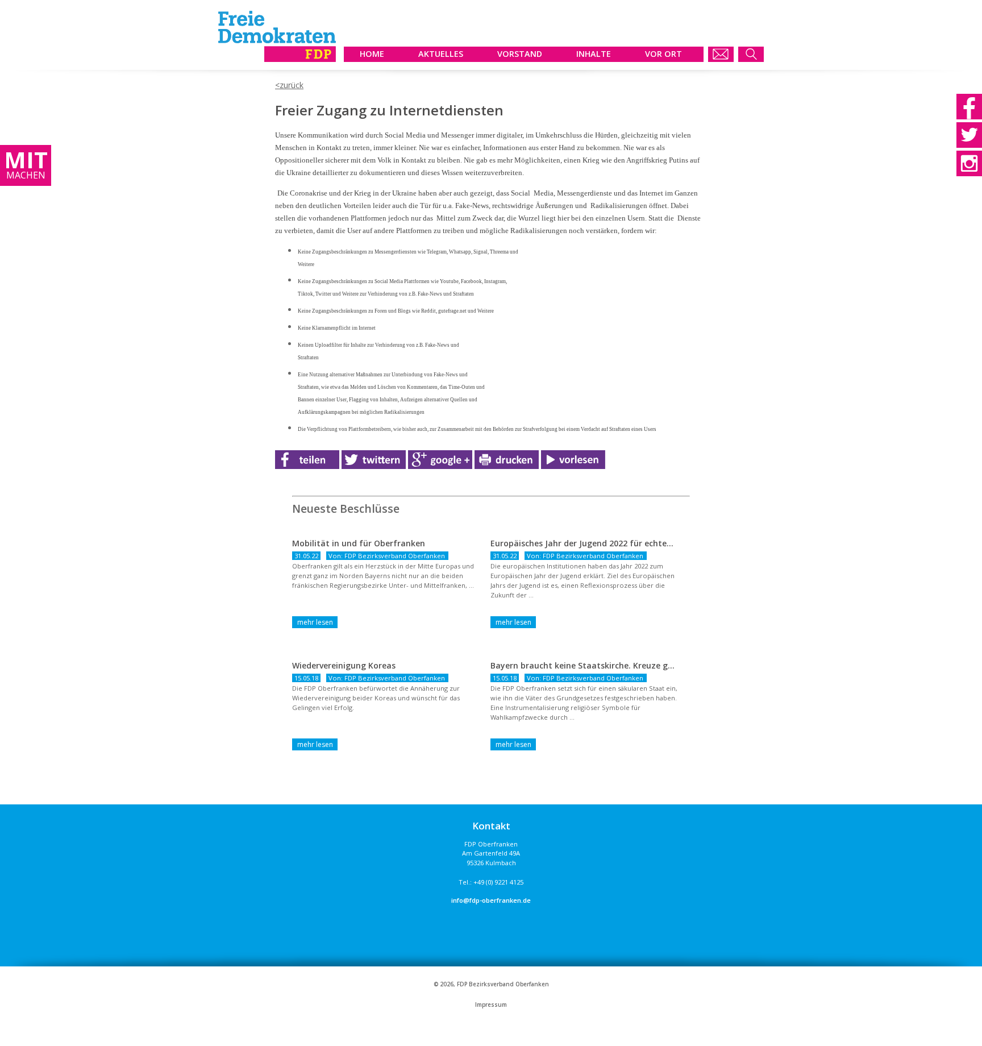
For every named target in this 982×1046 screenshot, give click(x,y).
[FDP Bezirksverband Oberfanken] (277, 58)
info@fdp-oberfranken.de (491, 900)
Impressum (491, 1004)
